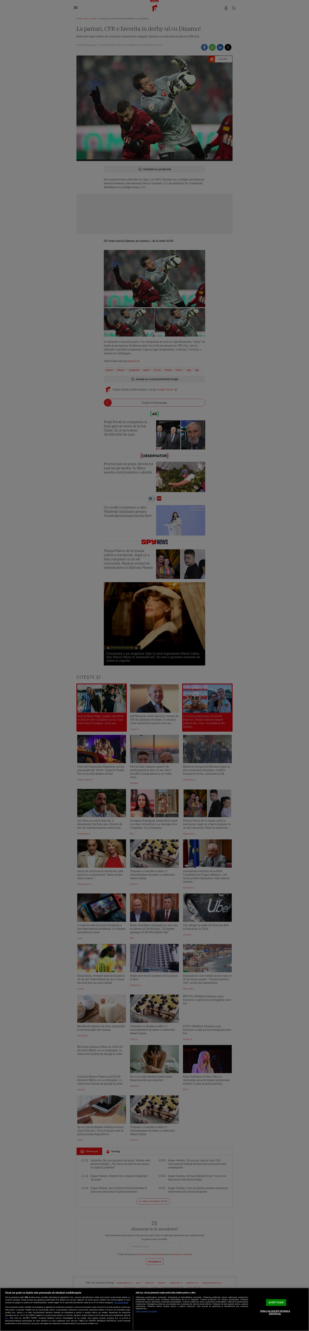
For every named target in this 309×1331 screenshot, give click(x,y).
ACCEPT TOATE (276, 1302)
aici (6, 1318)
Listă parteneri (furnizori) (146, 1311)
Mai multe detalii (121, 1302)
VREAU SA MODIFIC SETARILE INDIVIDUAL (275, 1312)
